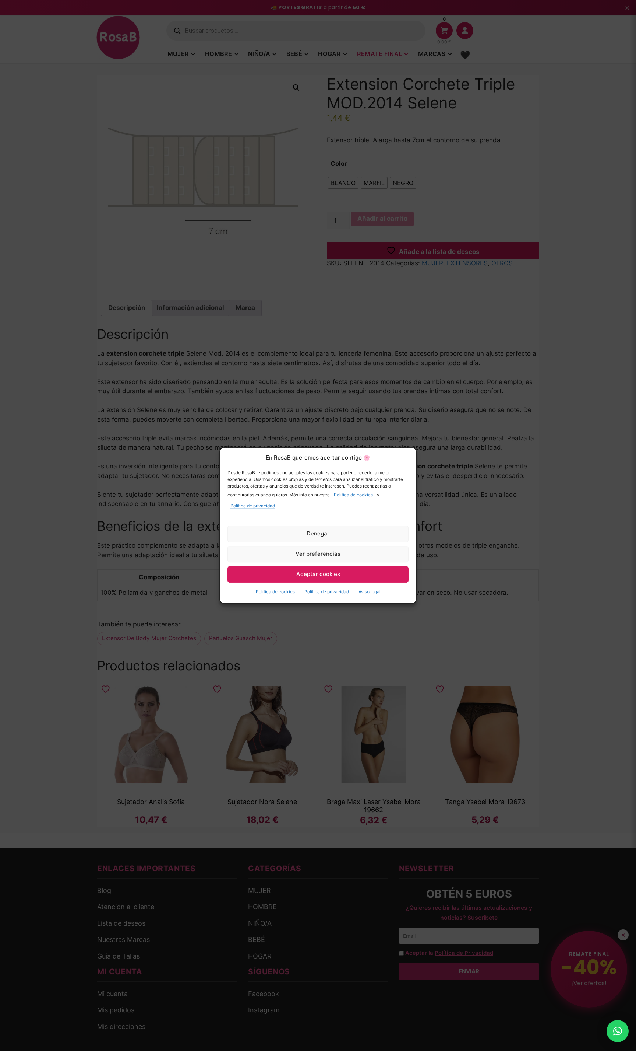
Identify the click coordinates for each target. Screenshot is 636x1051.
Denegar (318, 533)
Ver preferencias (318, 553)
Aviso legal (369, 591)
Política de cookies (353, 494)
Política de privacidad (252, 506)
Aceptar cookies (318, 573)
